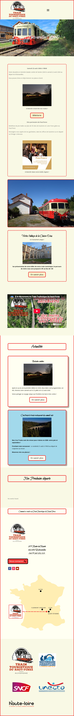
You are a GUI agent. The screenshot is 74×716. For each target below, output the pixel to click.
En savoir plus (37, 274)
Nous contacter (17, 561)
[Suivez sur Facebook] (9, 568)
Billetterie (37, 115)
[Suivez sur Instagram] (13, 568)
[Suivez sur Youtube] (17, 568)
